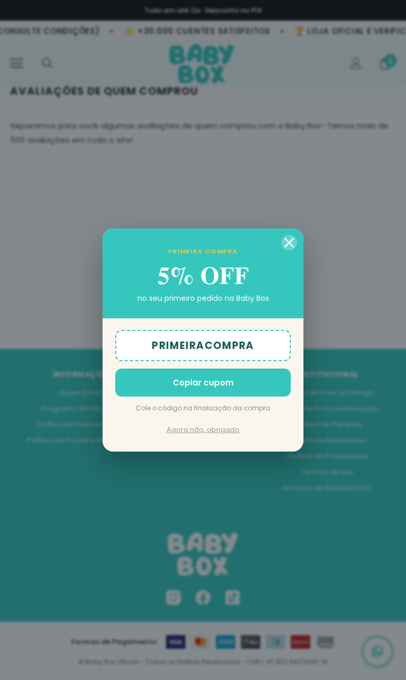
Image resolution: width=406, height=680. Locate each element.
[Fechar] (289, 243)
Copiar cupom (203, 382)
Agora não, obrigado (203, 430)
